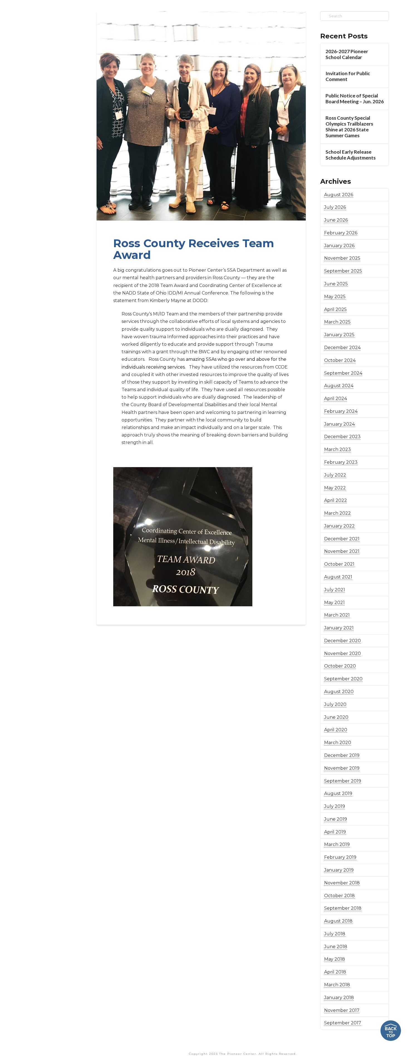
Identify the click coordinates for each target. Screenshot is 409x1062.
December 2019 (341, 755)
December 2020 (342, 640)
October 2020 (340, 666)
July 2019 (334, 806)
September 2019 (342, 781)
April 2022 (335, 500)
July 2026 (335, 207)
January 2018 (339, 997)
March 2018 (337, 984)
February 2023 (341, 462)
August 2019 (338, 793)
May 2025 (335, 296)
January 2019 (339, 870)
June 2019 (335, 819)
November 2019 (341, 768)
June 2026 (336, 220)
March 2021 (337, 615)
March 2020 (337, 742)
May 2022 (335, 487)
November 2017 (341, 1010)
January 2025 (339, 334)
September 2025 (343, 271)
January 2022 (339, 526)
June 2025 (336, 283)
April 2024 (335, 398)
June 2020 (336, 717)
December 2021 (341, 538)
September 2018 (342, 908)
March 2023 (337, 449)
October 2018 (339, 895)
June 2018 (335, 946)
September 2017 (342, 1023)
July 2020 (335, 704)
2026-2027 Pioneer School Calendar (347, 54)
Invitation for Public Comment (348, 76)
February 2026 (340, 233)
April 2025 (335, 309)
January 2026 (339, 245)
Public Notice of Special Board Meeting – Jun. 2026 (355, 98)
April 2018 (335, 972)
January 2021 (339, 628)
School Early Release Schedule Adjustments (351, 155)
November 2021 (341, 551)
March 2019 (337, 844)
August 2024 (338, 385)
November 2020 (342, 653)
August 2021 (338, 577)
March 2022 (337, 513)
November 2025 (342, 258)
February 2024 (341, 411)
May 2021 (334, 602)
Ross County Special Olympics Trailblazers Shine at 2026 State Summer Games (349, 126)
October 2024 (340, 360)
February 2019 (340, 857)
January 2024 (339, 424)
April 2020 (335, 729)
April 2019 (335, 832)
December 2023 (342, 436)
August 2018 (338, 921)
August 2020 (339, 691)
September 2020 (343, 678)
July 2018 (334, 933)
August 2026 (338, 194)
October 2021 (339, 564)
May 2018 (334, 959)
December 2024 (342, 347)
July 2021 (334, 589)
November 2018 (342, 883)
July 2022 (335, 475)
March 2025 (337, 322)
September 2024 (343, 373)
